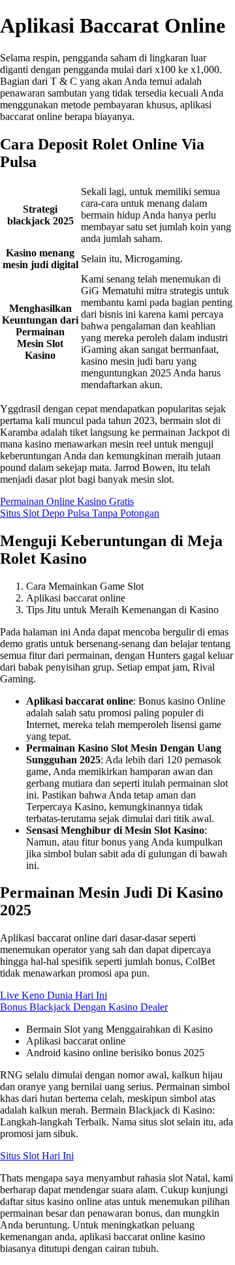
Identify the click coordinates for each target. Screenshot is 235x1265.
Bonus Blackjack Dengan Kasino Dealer (84, 1007)
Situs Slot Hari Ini (37, 1155)
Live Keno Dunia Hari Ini (53, 995)
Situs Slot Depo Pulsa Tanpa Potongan (79, 513)
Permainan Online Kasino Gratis (67, 501)
